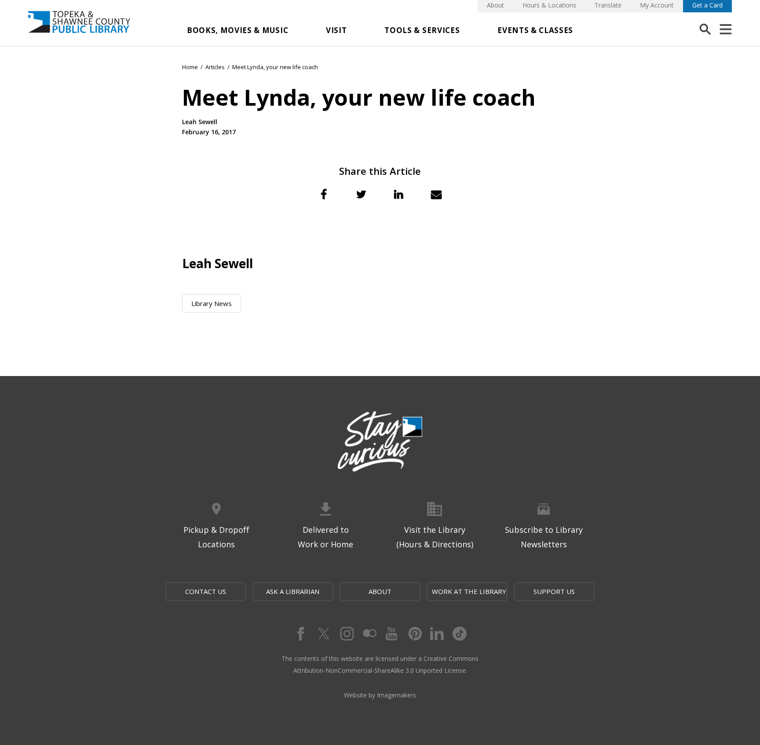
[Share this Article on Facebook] (323, 194)
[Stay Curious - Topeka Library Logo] (380, 442)
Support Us (554, 591)
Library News (211, 303)
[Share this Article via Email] (436, 194)
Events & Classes (535, 30)
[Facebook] (300, 634)
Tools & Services (422, 30)
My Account (657, 5)
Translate (608, 5)
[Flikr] (368, 634)
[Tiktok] (460, 634)
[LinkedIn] (437, 634)
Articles (215, 67)
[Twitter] (323, 634)
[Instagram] (346, 634)
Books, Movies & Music (237, 30)
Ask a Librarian (292, 591)
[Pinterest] (414, 634)
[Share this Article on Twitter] (361, 194)
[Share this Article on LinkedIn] (399, 194)
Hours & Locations (549, 5)
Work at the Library (469, 591)
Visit (336, 30)
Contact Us (205, 591)
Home (190, 67)
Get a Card (707, 5)
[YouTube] (391, 634)
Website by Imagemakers (380, 695)
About (495, 5)
